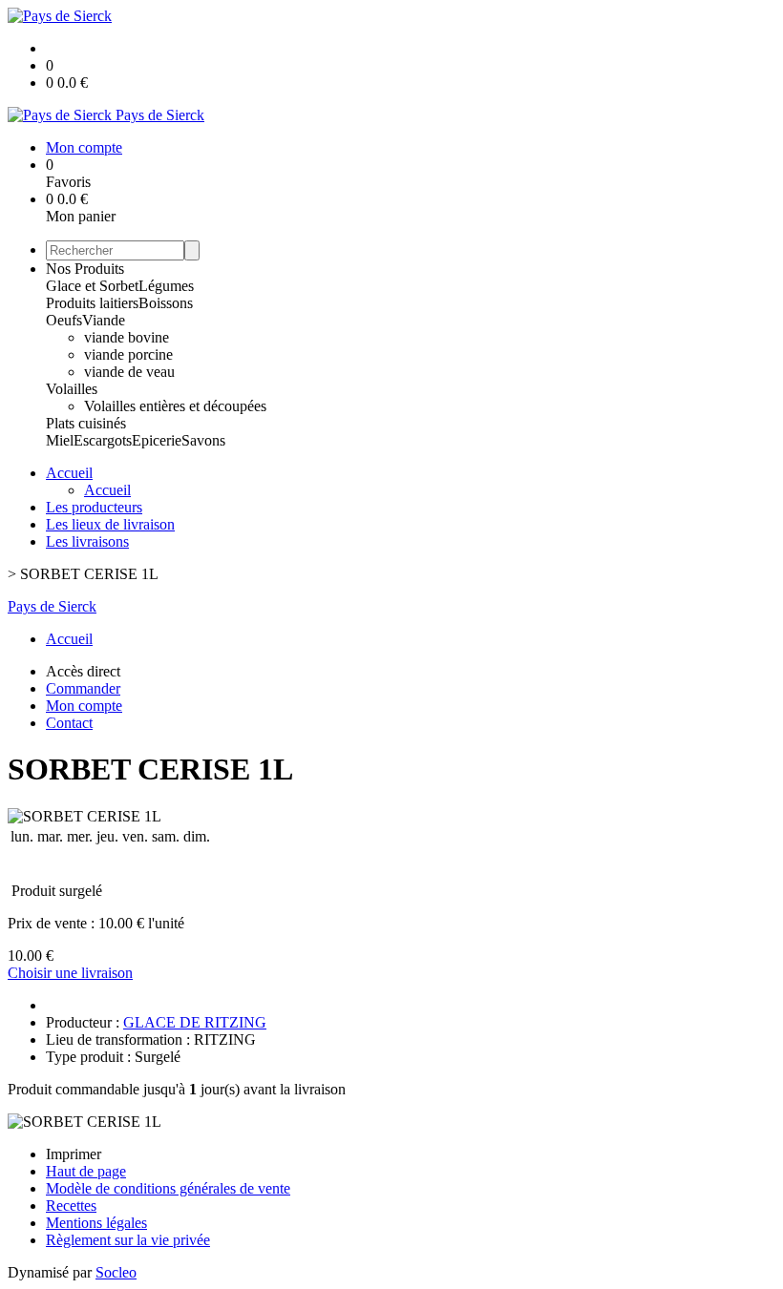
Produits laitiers (92, 303)
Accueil (69, 473)
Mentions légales (96, 1223)
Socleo (116, 1272)
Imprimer (73, 1154)
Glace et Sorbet (92, 286)
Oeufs (64, 320)
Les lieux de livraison (110, 524)
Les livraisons (87, 541)
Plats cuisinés (86, 423)
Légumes (166, 286)
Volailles (71, 389)
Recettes (71, 1205)
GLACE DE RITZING (194, 1022)
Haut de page (86, 1171)
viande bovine (126, 337)
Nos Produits (85, 268)
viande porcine (128, 354)
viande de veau (129, 372)
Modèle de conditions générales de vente (168, 1188)
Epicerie (156, 440)
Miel (60, 440)
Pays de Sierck (52, 606)
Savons (203, 440)
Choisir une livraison (70, 973)
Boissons (165, 303)
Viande (103, 320)
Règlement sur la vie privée (128, 1240)
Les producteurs (94, 507)
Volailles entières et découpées (175, 406)
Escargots (103, 440)
